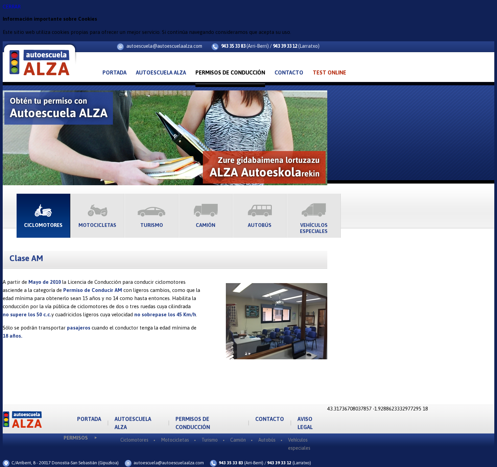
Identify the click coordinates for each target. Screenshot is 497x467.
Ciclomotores (43, 225)
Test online (329, 72)
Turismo (151, 225)
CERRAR (12, 6)
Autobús (259, 225)
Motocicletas (97, 225)
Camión (205, 225)
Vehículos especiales (314, 228)
